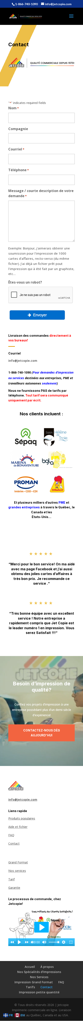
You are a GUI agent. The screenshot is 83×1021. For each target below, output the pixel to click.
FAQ (11, 835)
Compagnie (18, 128)
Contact (14, 843)
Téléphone (18, 170)
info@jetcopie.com (22, 361)
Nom (13, 108)
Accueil (30, 967)
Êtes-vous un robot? (25, 282)
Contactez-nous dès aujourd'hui (41, 732)
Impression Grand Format (33, 982)
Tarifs (30, 987)
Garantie (14, 888)
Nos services (17, 871)
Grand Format (18, 862)
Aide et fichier (17, 827)
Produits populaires (21, 818)
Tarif (11, 879)
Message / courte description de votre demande (41, 193)
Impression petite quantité (39, 992)
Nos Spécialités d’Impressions (39, 972)
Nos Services (39, 977)
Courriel (16, 149)
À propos (47, 967)
